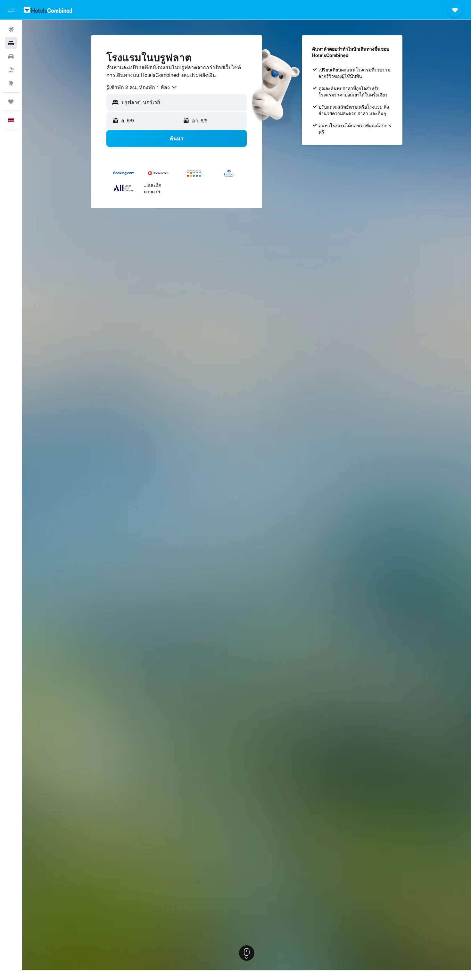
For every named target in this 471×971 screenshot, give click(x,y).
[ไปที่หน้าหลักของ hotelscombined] (48, 10)
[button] (11, 10)
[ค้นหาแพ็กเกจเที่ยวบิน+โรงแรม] (11, 69)
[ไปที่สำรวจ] (11, 83)
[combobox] (142, 87)
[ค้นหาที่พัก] (11, 43)
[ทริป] (11, 101)
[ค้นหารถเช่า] (11, 56)
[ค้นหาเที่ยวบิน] (11, 29)
